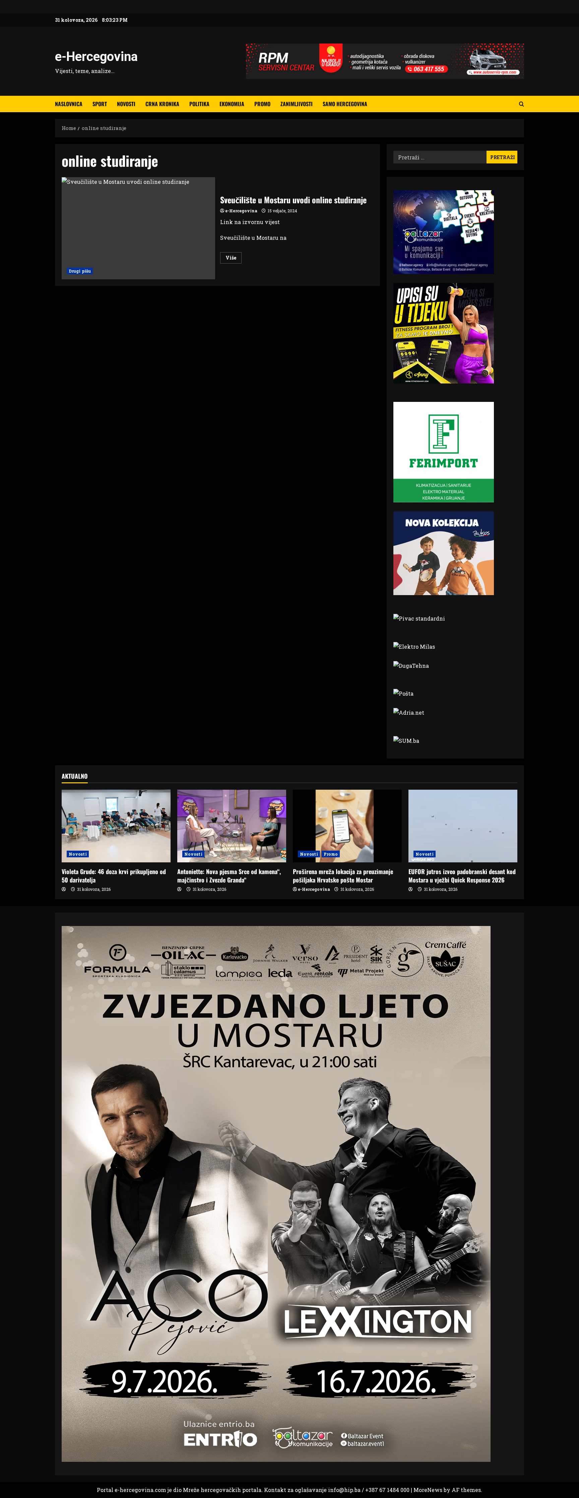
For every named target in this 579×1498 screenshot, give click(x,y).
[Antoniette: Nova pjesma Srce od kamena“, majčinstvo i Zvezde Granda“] (231, 826)
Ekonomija (231, 104)
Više (234, 259)
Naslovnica (68, 104)
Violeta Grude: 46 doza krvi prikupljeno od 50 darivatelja (114, 875)
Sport (99, 104)
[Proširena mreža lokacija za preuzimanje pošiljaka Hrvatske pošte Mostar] (347, 826)
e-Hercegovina (96, 56)
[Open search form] (521, 104)
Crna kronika (162, 104)
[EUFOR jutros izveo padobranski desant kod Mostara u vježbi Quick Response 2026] (462, 826)
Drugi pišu (80, 271)
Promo (262, 104)
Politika (199, 104)
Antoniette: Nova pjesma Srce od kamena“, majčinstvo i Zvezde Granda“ (229, 875)
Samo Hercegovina (345, 104)
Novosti (126, 104)
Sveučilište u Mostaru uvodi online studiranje (138, 228)
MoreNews (427, 1489)
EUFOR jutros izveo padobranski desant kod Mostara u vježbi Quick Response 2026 (462, 875)
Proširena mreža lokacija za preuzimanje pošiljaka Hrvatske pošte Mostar (343, 875)
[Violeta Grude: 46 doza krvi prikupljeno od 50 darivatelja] (116, 826)
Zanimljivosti (296, 104)
